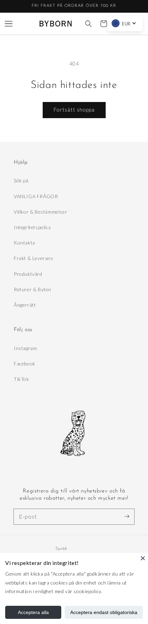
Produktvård (28, 274)
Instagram (25, 348)
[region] (74, 6)
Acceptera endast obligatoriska (103, 612)
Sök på (21, 180)
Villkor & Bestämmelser (40, 212)
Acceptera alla (33, 612)
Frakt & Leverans (33, 258)
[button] (8, 23)
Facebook (24, 363)
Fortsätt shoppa (74, 109)
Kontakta (24, 243)
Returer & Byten (32, 289)
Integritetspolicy (32, 227)
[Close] (143, 558)
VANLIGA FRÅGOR (36, 196)
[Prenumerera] (126, 516)
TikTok (21, 379)
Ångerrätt (25, 305)
